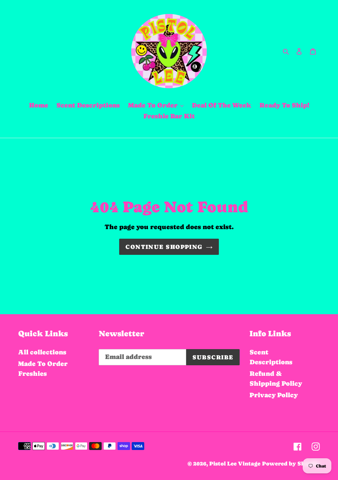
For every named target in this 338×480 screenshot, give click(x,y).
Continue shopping (163, 246)
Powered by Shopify (291, 463)
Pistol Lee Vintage (234, 463)
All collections (42, 352)
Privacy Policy (274, 395)
